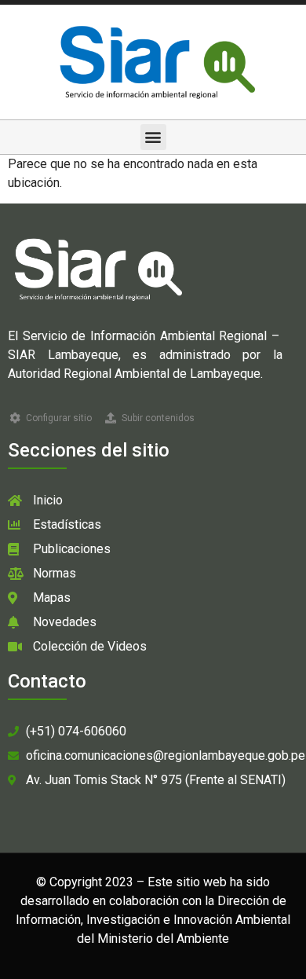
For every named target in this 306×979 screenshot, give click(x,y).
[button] (153, 137)
